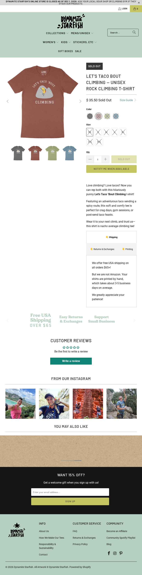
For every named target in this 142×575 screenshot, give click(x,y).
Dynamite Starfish (23, 567)
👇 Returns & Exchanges (102, 249)
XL (123, 132)
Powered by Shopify (80, 567)
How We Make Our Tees (51, 537)
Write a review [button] (71, 361)
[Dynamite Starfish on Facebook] (109, 553)
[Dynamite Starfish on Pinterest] (121, 553)
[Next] (80, 101)
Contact (43, 554)
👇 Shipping (111, 237)
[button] (57, 33)
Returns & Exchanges (84, 537)
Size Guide (127, 100)
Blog (108, 544)
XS (89, 132)
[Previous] (8, 101)
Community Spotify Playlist (120, 537)
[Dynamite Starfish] (71, 21)
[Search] (134, 32)
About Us (44, 531)
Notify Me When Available (111, 168)
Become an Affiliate (116, 531)
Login (124, 8)
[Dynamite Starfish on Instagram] (115, 553)
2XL (90, 141)
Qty (88, 152)
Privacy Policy (80, 544)
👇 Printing (127, 249)
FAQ (75, 531)
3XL (99, 141)
